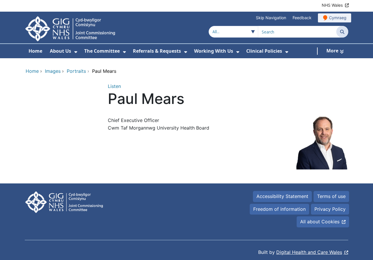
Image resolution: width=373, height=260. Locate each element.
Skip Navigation (271, 17)
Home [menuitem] (35, 51)
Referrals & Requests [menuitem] (157, 51)
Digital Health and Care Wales (309, 252)
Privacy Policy (330, 209)
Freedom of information (279, 209)
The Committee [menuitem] (102, 51)
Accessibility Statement (282, 196)
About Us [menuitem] (60, 51)
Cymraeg (337, 17)
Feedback (302, 17)
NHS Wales (332, 5)
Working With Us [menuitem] (213, 51)
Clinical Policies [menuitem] (264, 51)
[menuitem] (76, 52)
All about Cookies (319, 221)
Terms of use (331, 196)
